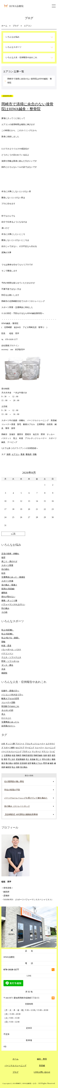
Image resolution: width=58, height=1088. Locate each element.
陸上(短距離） (7, 630)
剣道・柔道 (6, 646)
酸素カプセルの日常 (10, 699)
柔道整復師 (20, 759)
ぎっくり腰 (10, 744)
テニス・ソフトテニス (11, 657)
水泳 (3, 669)
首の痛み (23, 767)
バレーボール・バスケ (11, 649)
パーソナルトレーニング (11, 751)
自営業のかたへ (8, 726)
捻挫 (45, 755)
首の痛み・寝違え (9, 585)
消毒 (35, 454)
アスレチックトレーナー (35, 744)
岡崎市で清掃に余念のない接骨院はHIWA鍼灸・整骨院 (29, 81)
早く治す (11, 759)
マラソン (45, 751)
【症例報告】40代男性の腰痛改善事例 (21, 814)
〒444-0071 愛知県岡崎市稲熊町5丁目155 (21, 998)
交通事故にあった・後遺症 (13, 577)
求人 (3, 714)
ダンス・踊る (7, 665)
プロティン (26, 751)
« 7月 (13, 534)
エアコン (15, 454)
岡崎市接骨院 (27, 755)
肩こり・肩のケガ (9, 561)
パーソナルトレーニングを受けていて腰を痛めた (26, 798)
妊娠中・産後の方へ (10, 691)
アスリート (19, 744)
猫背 (3, 557)
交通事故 (7, 755)
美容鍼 (32, 759)
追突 (29, 763)
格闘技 (4, 673)
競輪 (3, 642)
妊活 (3, 573)
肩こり (38, 759)
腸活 (3, 763)
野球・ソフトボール (10, 661)
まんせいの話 (7, 710)
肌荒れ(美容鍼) (8, 589)
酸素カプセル (37, 763)
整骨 (5, 759)
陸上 (13, 767)
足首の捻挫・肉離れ (10, 554)
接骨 (49, 755)
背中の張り (46, 759)
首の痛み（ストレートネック (17, 806)
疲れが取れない (8, 597)
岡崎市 (18, 755)
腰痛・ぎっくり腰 (9, 600)
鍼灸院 (8, 767)
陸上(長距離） (7, 634)
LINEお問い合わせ (42, 1072)
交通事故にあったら (10, 722)
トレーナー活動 (8, 702)
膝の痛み (9, 763)
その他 (4, 612)
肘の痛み (5, 608)
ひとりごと (6, 718)
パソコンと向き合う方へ (12, 695)
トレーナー (39, 748)
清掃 (8, 454)
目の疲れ (5, 569)
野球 (45, 763)
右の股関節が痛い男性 (14, 781)
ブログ (16, 26)
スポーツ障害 (7, 565)
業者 (22, 454)
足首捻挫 (23, 763)
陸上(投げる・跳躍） (10, 638)
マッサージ (36, 751)
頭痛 (18, 767)
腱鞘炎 (4, 593)
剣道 (13, 755)
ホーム (4, 26)
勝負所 (29, 454)
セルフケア (19, 748)
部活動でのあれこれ (10, 706)
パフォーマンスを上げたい (13, 604)
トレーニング (49, 748)
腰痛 (53, 759)
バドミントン (7, 653)
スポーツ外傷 (7, 581)
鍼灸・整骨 (42, 1059)
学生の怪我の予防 (12, 790)
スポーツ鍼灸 (9, 748)
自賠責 (16, 763)
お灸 (3, 744)
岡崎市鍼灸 (38, 755)
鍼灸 (51, 763)
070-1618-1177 (11, 969)
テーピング (29, 748)
